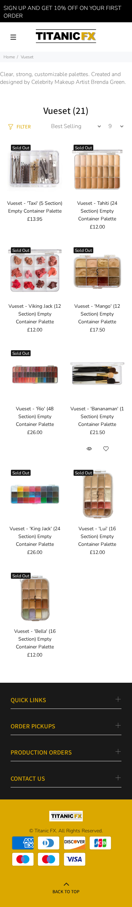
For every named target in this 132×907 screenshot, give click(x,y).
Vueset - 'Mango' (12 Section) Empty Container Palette (97, 314)
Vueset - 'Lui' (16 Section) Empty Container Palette (97, 536)
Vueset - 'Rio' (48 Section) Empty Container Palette (35, 416)
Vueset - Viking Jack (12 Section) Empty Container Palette (34, 314)
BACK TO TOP (66, 891)
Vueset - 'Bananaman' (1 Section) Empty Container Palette (97, 416)
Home (9, 57)
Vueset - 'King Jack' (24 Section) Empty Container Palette (35, 536)
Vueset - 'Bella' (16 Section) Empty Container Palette (35, 639)
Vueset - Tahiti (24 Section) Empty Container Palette (97, 211)
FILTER (24, 126)
